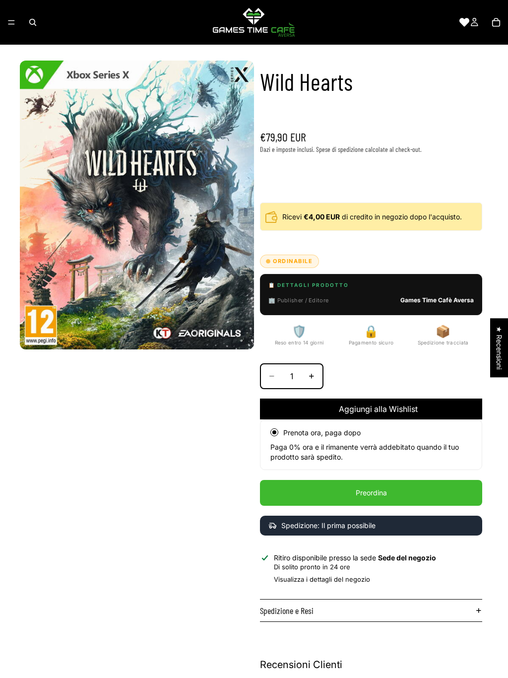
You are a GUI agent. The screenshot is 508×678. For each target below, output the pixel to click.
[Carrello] (496, 22)
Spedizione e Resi (287, 610)
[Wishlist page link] (464, 22)
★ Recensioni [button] (499, 347)
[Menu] (11, 22)
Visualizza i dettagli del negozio (322, 579)
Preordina (371, 492)
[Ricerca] (33, 22)
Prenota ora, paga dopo (322, 433)
